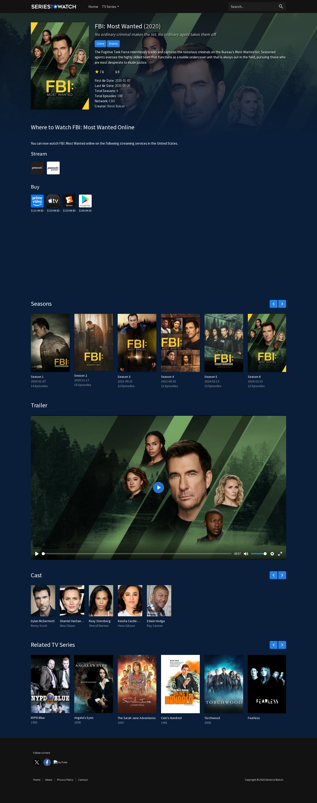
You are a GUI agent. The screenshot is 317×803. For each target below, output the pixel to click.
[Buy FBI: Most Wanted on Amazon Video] (37, 200)
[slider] (137, 553)
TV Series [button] (109, 6)
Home (93, 6)
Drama (113, 44)
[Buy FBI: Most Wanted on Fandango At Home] (69, 200)
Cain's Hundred (171, 718)
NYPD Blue (38, 718)
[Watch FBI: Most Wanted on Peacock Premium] (37, 167)
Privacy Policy (65, 779)
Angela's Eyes (84, 718)
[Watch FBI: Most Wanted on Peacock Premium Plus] (53, 167)
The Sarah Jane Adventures (137, 718)
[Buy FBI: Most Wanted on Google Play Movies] (85, 200)
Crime (100, 44)
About (48, 779)
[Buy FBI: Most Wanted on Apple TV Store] (53, 200)
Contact (83, 779)
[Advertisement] (158, 260)
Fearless (254, 718)
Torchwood (212, 718)
